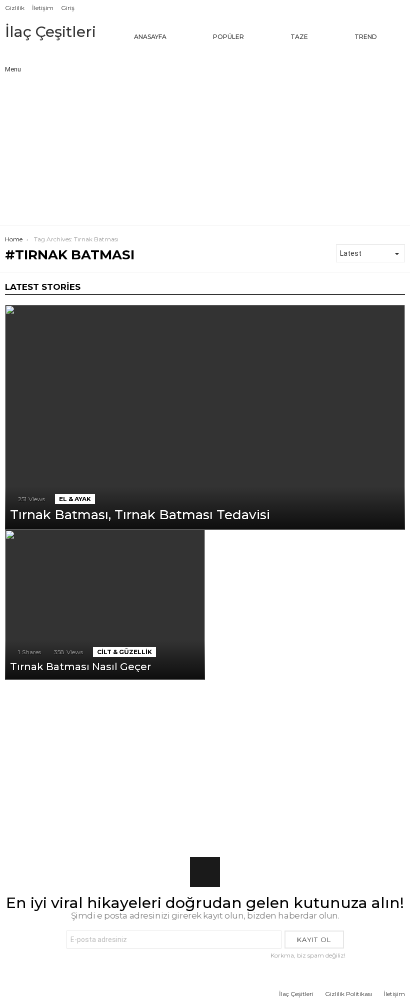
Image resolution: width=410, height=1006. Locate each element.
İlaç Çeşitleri (50, 31)
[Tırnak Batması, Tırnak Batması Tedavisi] (205, 417)
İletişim (43, 7)
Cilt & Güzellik (124, 652)
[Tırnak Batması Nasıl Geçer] (105, 605)
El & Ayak (75, 499)
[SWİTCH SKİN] (376, 61)
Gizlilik (14, 7)
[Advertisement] (205, 150)
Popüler (228, 36)
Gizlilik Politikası (348, 994)
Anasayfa (150, 36)
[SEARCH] (397, 61)
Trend (365, 36)
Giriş (67, 7)
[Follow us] (355, 61)
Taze (299, 36)
